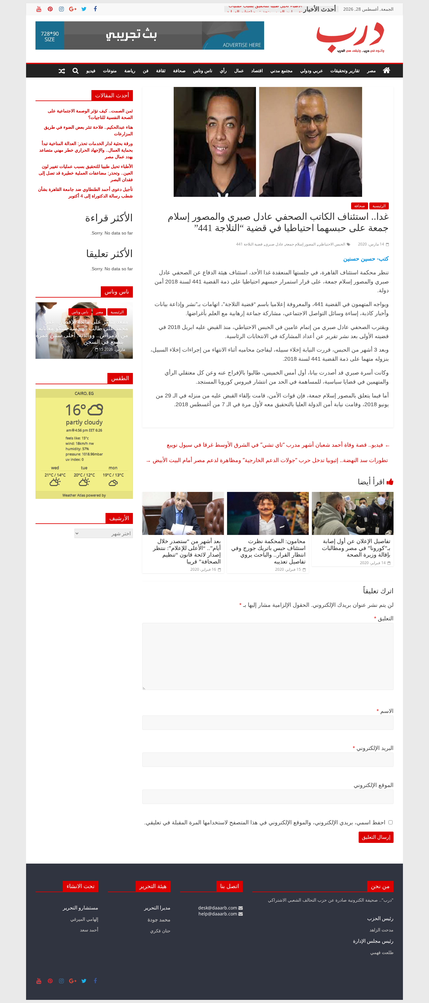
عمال (239, 70)
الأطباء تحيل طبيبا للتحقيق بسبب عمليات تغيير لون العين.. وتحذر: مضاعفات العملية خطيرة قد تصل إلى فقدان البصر (86, 172)
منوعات (110, 70)
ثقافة (161, 70)
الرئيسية (379, 205)
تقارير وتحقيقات (345, 70)
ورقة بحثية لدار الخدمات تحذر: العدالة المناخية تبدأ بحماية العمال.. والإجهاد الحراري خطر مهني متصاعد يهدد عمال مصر (86, 149)
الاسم (385, 711)
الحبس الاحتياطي (331, 244)
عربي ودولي (311, 70)
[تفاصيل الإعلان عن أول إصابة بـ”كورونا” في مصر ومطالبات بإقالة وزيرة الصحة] (353, 495)
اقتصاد (257, 70)
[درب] (387, 70)
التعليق (384, 618)
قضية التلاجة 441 (249, 244)
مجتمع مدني (281, 70)
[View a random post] (62, 70)
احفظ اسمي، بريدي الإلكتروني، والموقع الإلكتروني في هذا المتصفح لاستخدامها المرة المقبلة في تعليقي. (264, 822)
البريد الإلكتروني (373, 748)
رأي (223, 70)
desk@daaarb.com (218, 908)
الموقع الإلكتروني (374, 785)
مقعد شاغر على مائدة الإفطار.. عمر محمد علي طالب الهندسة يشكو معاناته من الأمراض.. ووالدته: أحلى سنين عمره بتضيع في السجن (82, 332)
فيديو (90, 70)
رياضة (129, 70)
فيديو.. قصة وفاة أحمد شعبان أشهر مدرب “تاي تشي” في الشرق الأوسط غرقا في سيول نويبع (278, 444)
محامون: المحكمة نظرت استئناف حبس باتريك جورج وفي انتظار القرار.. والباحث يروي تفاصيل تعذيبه (268, 551)
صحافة (179, 70)
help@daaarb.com (218, 914)
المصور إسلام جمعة (301, 244)
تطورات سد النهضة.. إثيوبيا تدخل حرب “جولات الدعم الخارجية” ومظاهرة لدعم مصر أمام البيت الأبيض (266, 460)
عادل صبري (274, 244)
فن (146, 70)
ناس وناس (202, 70)
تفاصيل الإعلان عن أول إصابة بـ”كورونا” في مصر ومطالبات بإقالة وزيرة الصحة (356, 548)
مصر (371, 70)
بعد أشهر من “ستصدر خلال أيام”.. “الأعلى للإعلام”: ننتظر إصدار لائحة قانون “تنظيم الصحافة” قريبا (187, 551)
